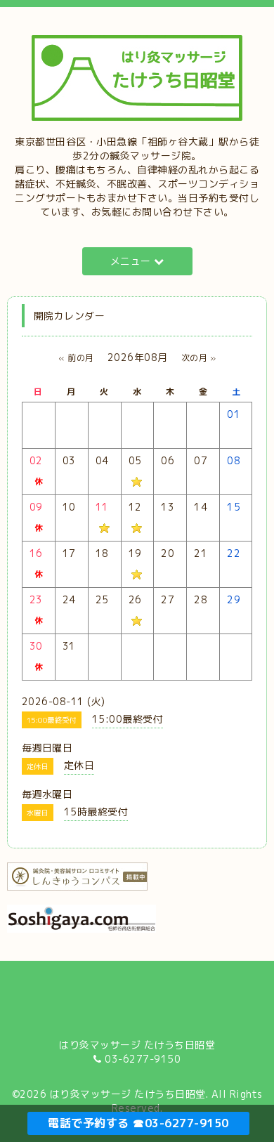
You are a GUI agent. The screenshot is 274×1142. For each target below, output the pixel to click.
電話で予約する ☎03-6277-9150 (138, 1123)
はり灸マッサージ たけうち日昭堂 (128, 1094)
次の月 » (198, 358)
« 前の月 (76, 358)
